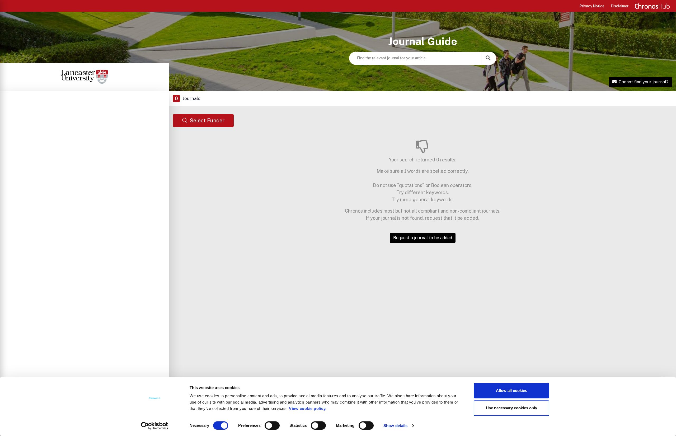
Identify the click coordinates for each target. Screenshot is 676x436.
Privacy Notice (591, 6)
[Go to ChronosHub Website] (652, 6)
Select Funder (207, 120)
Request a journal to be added (422, 237)
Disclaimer (619, 6)
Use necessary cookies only (511, 408)
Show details (395, 425)
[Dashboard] (84, 77)
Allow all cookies (511, 390)
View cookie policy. (309, 408)
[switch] (272, 425)
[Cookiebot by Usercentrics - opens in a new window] (155, 426)
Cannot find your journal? (644, 81)
